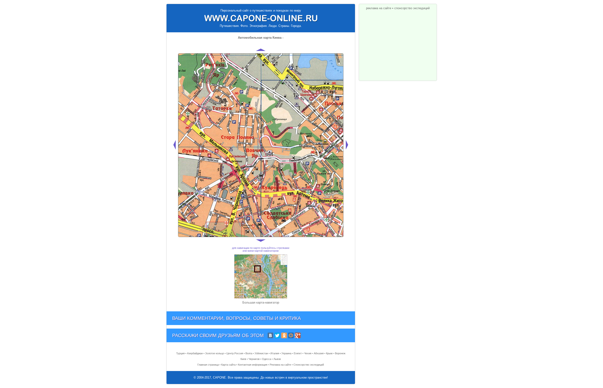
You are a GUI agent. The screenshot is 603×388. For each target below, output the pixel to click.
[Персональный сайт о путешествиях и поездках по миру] (261, 18)
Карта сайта (228, 364)
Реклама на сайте (280, 364)
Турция (180, 353)
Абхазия (319, 353)
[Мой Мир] (291, 335)
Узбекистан (261, 353)
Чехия (307, 353)
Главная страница (208, 364)
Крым (329, 353)
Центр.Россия (234, 353)
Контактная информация (252, 364)
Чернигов (254, 359)
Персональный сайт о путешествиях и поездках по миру (260, 10)
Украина (286, 353)
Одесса (266, 359)
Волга (248, 353)
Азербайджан (195, 353)
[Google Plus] (298, 335)
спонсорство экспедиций (412, 8)
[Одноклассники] (284, 335)
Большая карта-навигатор (260, 302)
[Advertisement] (398, 44)
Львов (277, 359)
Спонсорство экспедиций (308, 364)
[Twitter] (277, 335)
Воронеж (340, 353)
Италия (274, 353)
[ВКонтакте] (270, 335)
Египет (298, 353)
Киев (243, 359)
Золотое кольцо (214, 353)
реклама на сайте (378, 8)
